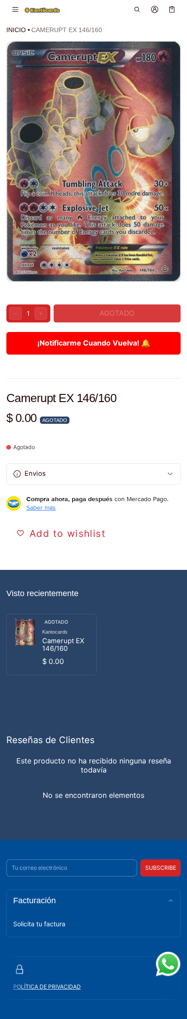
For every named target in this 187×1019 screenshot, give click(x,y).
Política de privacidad (47, 986)
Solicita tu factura (39, 924)
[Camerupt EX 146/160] (51, 644)
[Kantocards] (42, 10)
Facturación (34, 900)
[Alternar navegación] (15, 9)
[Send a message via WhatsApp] (168, 964)
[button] (137, 9)
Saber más (41, 507)
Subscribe (160, 867)
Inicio (16, 29)
